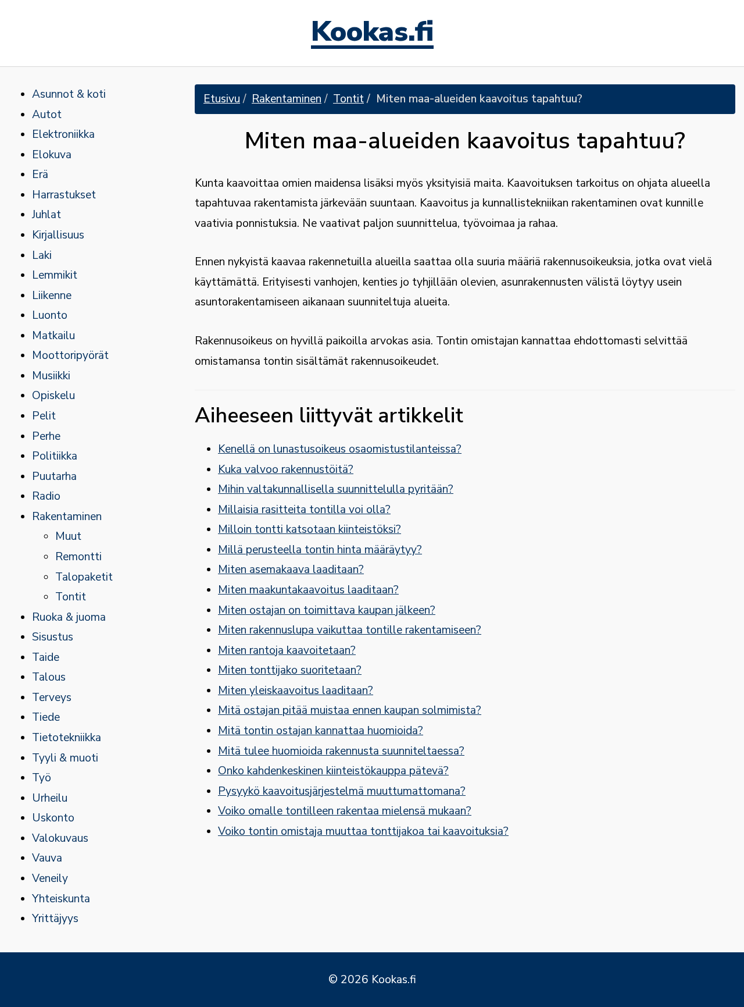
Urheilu (49, 798)
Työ (41, 777)
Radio (46, 496)
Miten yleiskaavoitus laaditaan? (295, 690)
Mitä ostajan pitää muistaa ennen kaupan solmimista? (349, 710)
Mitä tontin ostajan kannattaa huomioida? (320, 730)
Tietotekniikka (66, 737)
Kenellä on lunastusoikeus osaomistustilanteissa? (340, 449)
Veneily (50, 878)
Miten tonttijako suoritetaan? (290, 670)
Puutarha (54, 476)
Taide (45, 657)
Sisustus (52, 637)
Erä (40, 174)
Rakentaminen (67, 516)
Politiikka (54, 456)
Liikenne (51, 295)
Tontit (70, 596)
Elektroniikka (63, 134)
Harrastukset (64, 194)
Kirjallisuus (58, 235)
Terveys (51, 697)
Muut (68, 536)
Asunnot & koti (69, 94)
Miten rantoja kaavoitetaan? (287, 650)
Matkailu (53, 335)
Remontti (78, 556)
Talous (49, 677)
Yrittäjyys (55, 918)
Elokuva (51, 154)
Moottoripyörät (70, 355)
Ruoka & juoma (69, 617)
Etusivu (221, 98)
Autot (47, 114)
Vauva (47, 858)
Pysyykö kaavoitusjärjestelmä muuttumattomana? (342, 791)
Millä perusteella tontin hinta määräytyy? (320, 549)
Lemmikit (54, 275)
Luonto (49, 315)
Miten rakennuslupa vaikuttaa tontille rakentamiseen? (349, 630)
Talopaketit (84, 577)
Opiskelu (53, 395)
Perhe (46, 436)
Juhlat (46, 214)
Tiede (46, 717)
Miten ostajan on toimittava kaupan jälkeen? (326, 610)
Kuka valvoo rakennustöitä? (285, 469)
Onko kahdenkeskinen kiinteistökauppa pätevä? (333, 770)
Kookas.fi (372, 33)
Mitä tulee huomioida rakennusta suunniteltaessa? (341, 751)
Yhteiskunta (61, 898)
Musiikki (51, 375)
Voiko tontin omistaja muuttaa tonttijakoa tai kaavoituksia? (363, 831)
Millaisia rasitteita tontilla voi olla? (304, 509)
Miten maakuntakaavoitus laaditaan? (308, 589)
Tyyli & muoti (65, 758)
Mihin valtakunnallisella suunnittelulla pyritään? (335, 489)
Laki (42, 255)
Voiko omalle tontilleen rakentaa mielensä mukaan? (344, 811)
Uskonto (53, 817)
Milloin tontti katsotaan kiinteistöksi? (309, 529)
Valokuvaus (60, 838)
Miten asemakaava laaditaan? (291, 569)
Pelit (44, 416)
